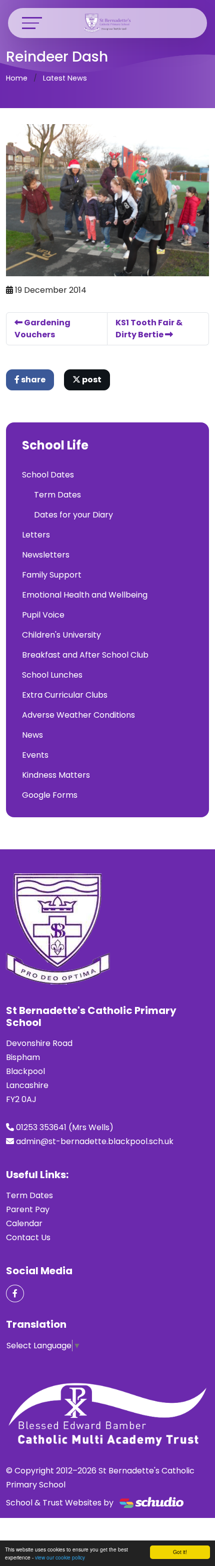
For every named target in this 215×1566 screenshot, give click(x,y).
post (91, 379)
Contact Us (28, 1237)
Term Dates (57, 494)
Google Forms (50, 795)
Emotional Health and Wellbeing (85, 595)
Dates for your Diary (73, 514)
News (32, 735)
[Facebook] (15, 1293)
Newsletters (46, 555)
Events (35, 755)
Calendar (24, 1223)
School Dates (48, 474)
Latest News (65, 78)
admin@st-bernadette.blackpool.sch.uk (95, 1141)
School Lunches (52, 675)
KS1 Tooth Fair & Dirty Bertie (149, 328)
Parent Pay (28, 1209)
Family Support (52, 575)
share (33, 379)
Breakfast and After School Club (85, 655)
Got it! (180, 1551)
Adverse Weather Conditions (78, 715)
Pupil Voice (43, 615)
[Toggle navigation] (32, 23)
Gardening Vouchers (42, 328)
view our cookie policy (60, 1557)
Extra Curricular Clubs (65, 695)
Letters (36, 535)
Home (17, 78)
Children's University (61, 635)
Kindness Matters (56, 775)
